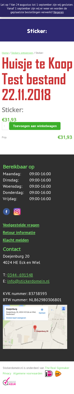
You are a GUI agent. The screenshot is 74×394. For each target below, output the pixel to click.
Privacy (7, 373)
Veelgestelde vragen (21, 224)
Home (5, 53)
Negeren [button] (59, 12)
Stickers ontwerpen (22, 53)
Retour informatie (19, 232)
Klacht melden (16, 240)
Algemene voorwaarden (27, 373)
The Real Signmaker (57, 368)
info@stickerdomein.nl (28, 281)
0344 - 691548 (20, 274)
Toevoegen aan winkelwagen (35, 126)
